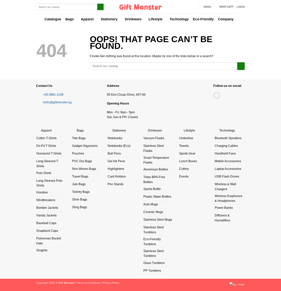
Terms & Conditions (88, 282)
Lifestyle (155, 19)
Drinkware (133, 19)
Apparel (87, 19)
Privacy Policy (111, 282)
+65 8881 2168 (53, 94)
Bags (69, 19)
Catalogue (53, 19)
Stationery (109, 19)
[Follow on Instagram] (217, 95)
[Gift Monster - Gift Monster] (140, 6)
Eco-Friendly (203, 19)
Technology (179, 19)
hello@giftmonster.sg (57, 102)
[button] (241, 6)
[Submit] (100, 7)
